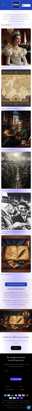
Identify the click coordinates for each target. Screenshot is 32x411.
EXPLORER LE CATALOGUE (16, 284)
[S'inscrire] (27, 371)
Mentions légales (23, 407)
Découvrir (16, 348)
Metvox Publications (10, 400)
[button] (3, 5)
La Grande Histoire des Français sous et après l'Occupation (13, 232)
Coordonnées (27, 405)
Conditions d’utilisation (8, 405)
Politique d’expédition (19, 405)
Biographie (4, 67)
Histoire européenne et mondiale (10, 108)
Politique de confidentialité (24, 402)
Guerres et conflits (6, 190)
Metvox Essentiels (5, 274)
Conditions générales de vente (13, 407)
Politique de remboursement (12, 402)
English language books (7, 149)
